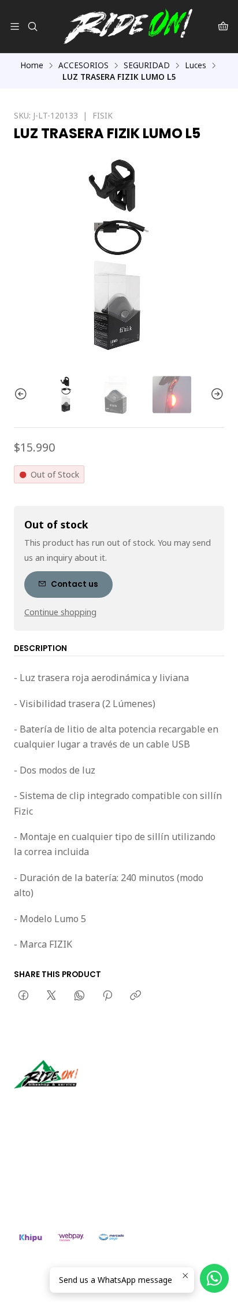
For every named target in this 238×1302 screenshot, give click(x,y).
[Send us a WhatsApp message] (214, 1278)
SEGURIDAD (147, 65)
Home (31, 65)
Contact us (74, 584)
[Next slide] (215, 394)
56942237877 (52, 1180)
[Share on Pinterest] (107, 996)
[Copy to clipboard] (135, 996)
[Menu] (15, 26)
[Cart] (223, 26)
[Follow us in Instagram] (59, 1105)
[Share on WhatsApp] (79, 996)
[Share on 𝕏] (51, 996)
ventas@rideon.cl (59, 1165)
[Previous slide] (22, 394)
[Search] (32, 26)
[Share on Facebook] (23, 996)
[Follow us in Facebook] (76, 1105)
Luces (195, 65)
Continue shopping (60, 612)
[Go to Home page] (128, 26)
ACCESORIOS (83, 65)
